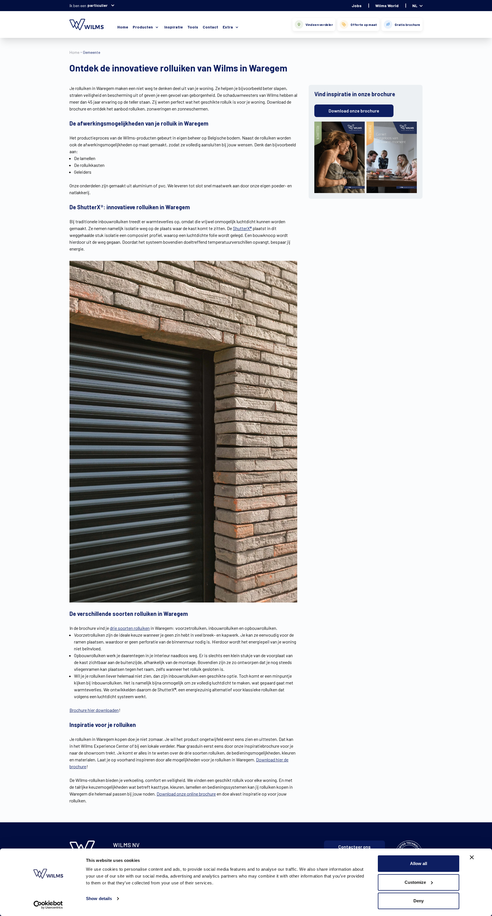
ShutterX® (242, 228)
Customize (415, 882)
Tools (192, 26)
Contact (210, 26)
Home (122, 26)
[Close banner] (472, 857)
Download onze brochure (354, 110)
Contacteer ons (354, 846)
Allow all (418, 863)
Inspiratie (173, 26)
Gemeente (91, 52)
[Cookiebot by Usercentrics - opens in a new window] (48, 905)
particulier (97, 5)
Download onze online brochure (186, 793)
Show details (99, 898)
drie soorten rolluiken (130, 628)
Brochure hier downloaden (94, 710)
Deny (418, 900)
